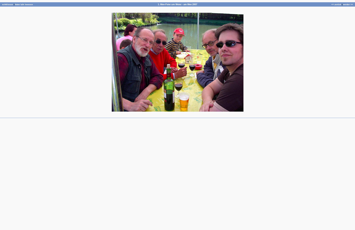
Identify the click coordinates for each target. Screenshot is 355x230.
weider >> (348, 4)
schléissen (7, 4)
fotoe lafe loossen (24, 4)
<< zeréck (336, 4)
